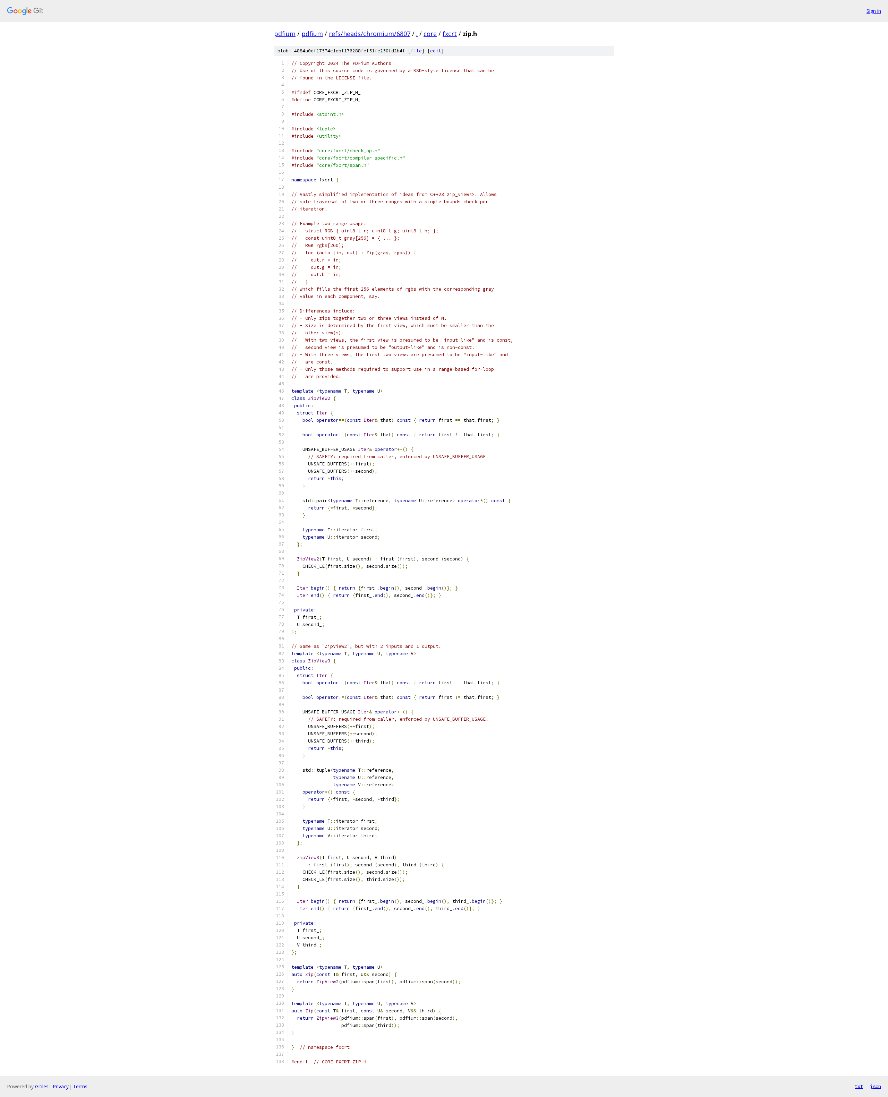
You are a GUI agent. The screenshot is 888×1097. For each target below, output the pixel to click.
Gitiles (42, 1086)
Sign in (873, 11)
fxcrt (450, 33)
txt (859, 1086)
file (416, 51)
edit (435, 51)
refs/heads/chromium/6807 (369, 33)
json (875, 1086)
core (430, 33)
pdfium (285, 33)
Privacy (61, 1086)
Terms (80, 1086)
